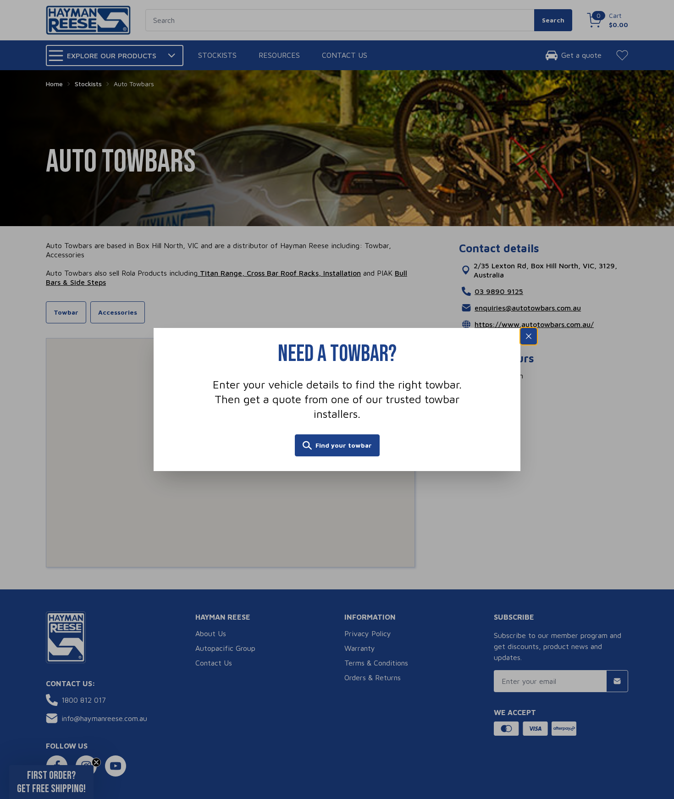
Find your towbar (343, 445)
